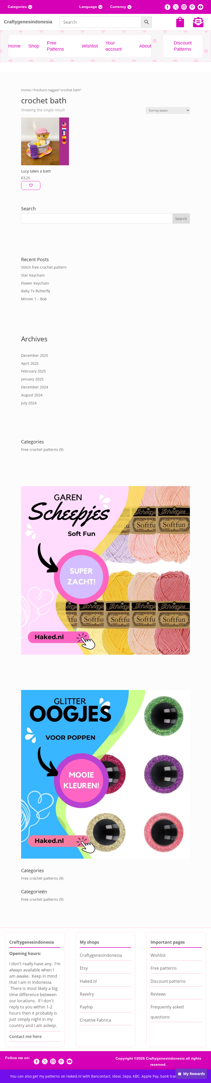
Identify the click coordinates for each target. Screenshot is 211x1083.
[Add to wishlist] (30, 185)
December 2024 (34, 387)
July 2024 (29, 403)
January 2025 (32, 379)
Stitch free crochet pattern (44, 267)
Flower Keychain (35, 283)
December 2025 (34, 355)
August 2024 (31, 395)
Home (26, 90)
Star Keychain (33, 275)
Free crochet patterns (39, 449)
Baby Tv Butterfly (35, 290)
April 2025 (30, 363)
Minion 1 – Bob (34, 298)
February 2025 (33, 371)
